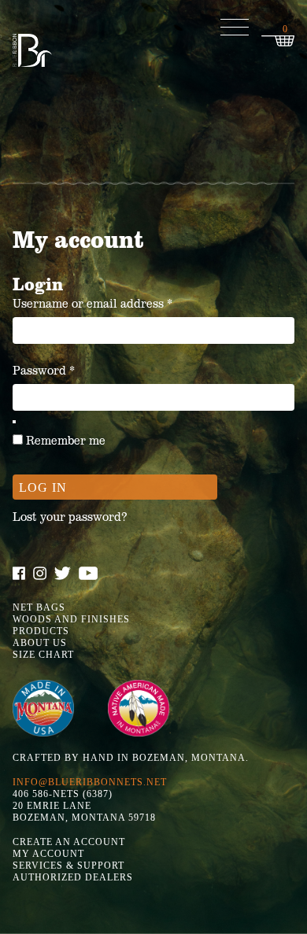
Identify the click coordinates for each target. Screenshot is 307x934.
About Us (40, 642)
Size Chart (43, 654)
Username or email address (118, 303)
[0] (277, 41)
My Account (48, 853)
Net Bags (39, 607)
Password (69, 370)
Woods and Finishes (71, 619)
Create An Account (69, 841)
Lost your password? (70, 516)
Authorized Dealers (73, 877)
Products (41, 631)
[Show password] (14, 421)
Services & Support (68, 865)
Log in (43, 487)
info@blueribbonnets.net (90, 782)
